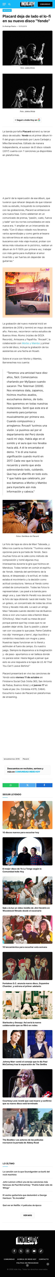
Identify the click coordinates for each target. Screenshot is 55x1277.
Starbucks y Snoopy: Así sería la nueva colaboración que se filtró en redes (22, 1024)
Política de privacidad (27, 1263)
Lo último (8, 1163)
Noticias (7, 10)
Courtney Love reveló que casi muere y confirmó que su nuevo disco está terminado (27, 1102)
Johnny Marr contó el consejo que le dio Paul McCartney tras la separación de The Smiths (25, 1063)
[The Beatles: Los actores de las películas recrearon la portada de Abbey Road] (27, 1122)
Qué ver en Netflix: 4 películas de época (22, 1205)
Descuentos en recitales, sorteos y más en (25, 770)
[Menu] (4, 4)
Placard (26, 759)
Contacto (44, 1259)
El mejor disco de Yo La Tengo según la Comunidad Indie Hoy (22, 870)
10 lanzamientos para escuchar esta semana (25, 947)
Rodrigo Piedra (10, 26)
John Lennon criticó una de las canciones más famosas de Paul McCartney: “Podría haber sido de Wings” (27, 1185)
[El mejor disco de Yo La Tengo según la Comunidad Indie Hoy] (27, 851)
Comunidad (45, 4)
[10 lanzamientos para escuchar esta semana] (27, 929)
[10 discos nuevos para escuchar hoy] (27, 815)
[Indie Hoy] (27, 4)
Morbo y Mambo (31, 343)
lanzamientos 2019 (12, 759)
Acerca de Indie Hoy (26, 1259)
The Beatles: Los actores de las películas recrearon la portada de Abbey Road (23, 1141)
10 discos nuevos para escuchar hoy (21, 832)
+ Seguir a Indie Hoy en (26, 120)
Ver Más (27, 1215)
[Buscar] (9, 4)
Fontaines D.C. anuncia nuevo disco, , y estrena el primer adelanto (26, 984)
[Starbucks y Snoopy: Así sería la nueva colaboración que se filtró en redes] (27, 1005)
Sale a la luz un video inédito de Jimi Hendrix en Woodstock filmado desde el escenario (26, 909)
